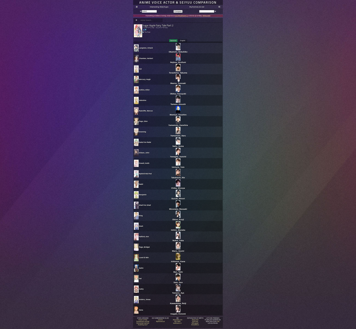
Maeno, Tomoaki (178, 83)
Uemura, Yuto (178, 167)
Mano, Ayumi (178, 251)
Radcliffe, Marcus (146, 111)
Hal (140, 278)
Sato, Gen (178, 282)
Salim (141, 268)
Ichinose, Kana (178, 261)
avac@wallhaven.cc (181, 16)
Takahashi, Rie (178, 178)
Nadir (141, 184)
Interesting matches (142, 323)
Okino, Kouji (178, 219)
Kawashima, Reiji (178, 303)
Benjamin (142, 195)
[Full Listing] (136, 7)
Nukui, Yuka (178, 240)
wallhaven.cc (177, 323)
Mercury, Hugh (145, 79)
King (141, 216)
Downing (142, 132)
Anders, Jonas (144, 299)
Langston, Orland (146, 48)
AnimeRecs (195, 325)
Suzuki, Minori (178, 198)
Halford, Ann (144, 237)
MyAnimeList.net (196, 7)
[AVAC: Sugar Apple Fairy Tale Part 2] (145, 30)
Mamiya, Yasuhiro (178, 115)
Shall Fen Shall (145, 205)
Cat (140, 69)
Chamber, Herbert (146, 58)
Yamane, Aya (178, 293)
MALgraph (195, 323)
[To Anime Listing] (136, 20)
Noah (141, 226)
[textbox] (149, 11)
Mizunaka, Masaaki (178, 209)
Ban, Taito (178, 272)
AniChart (195, 321)
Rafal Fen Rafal (145, 142)
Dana (141, 310)
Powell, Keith (144, 163)
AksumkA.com (177, 320)
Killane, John (144, 153)
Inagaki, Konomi (178, 314)
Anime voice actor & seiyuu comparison (178, 2)
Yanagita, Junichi (178, 157)
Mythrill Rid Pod (145, 174)
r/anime (160, 320)
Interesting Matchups (159, 7)
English (182, 40)
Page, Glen (143, 121)
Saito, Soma (178, 146)
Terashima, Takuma (178, 73)
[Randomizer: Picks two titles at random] (219, 7)
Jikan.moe (195, 320)
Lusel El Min (144, 258)
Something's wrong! (142, 321)
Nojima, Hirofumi (178, 62)
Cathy (141, 289)
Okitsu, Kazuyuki (178, 94)
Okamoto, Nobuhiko (178, 52)
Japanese (173, 40)
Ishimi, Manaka (178, 230)
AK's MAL (177, 321)
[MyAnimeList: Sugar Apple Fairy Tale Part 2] (143, 30)
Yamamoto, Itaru (178, 136)
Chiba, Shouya (178, 188)
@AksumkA (206, 16)
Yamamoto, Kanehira (178, 125)
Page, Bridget (144, 247)
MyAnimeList (160, 321)
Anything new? (143, 325)
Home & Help (142, 320)
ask (218, 321)
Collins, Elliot (144, 90)
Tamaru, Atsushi (178, 104)
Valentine (142, 100)
